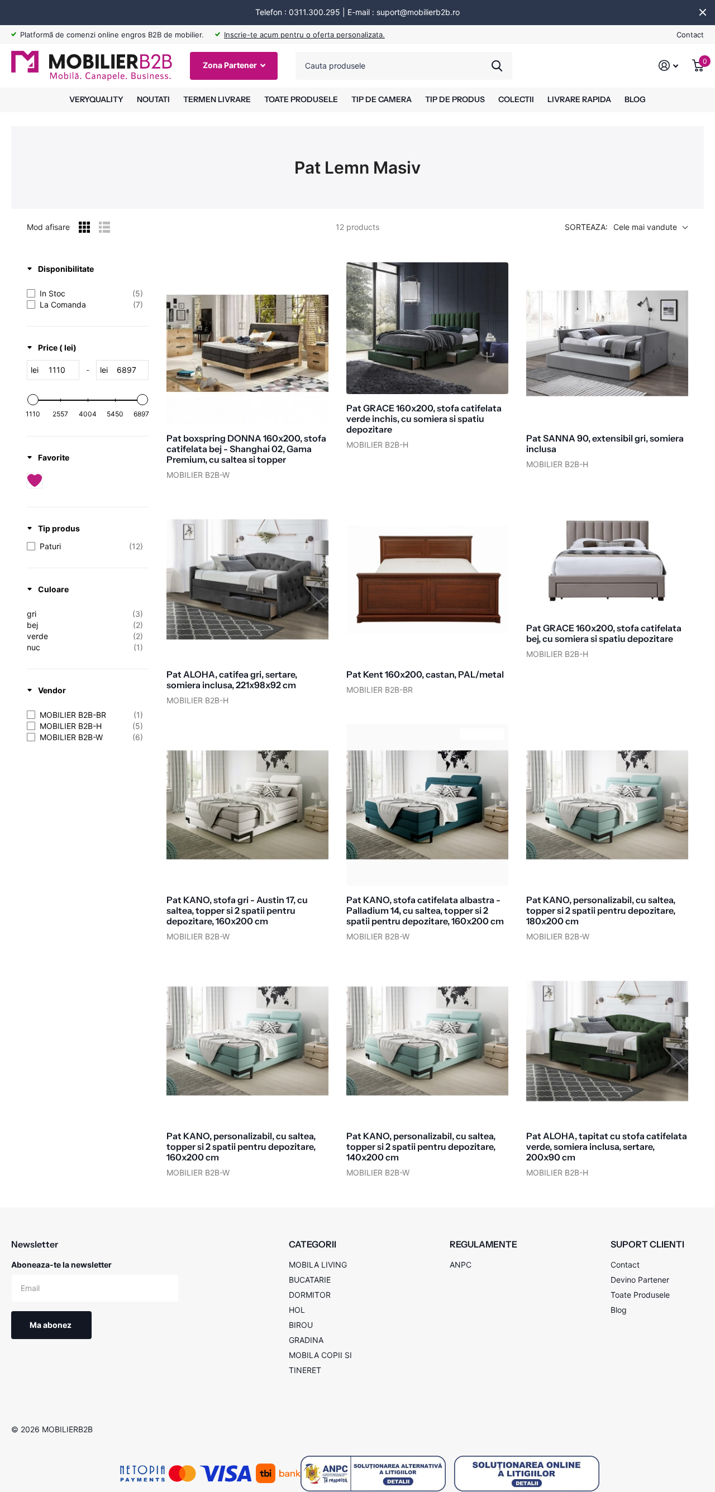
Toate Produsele (640, 1294)
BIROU (301, 1325)
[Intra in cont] (669, 65)
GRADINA (306, 1340)
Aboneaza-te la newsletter (61, 1264)
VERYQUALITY (96, 99)
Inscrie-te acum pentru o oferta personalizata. (304, 34)
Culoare (53, 589)
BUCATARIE (310, 1279)
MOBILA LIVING (318, 1264)
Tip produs (59, 528)
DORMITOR (310, 1294)
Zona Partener (231, 65)
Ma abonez (51, 1325)
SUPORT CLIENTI (647, 1244)
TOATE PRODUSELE (301, 99)
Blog (619, 1310)
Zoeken (497, 66)
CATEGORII (312, 1244)
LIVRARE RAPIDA (579, 99)
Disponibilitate (66, 269)
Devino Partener (640, 1279)
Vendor (52, 690)
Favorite (53, 457)
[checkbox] (85, 293)
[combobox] (403, 66)
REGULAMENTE (483, 1244)
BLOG (635, 99)
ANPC (460, 1264)
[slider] (33, 399)
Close (702, 12)
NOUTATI (153, 99)
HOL (297, 1310)
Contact (690, 34)
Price (57, 347)
